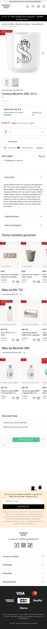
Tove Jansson (7, 90)
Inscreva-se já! (36, 113)
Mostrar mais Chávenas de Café (16, 427)
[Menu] (44, 6)
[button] (6, 101)
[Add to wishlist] (13, 281)
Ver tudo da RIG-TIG (10, 294)
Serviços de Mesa (8, 24)
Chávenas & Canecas (23, 24)
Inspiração (7, 573)
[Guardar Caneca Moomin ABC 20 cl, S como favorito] (43, 439)
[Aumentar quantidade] (10, 439)
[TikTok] (30, 545)
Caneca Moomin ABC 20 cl (11, 26)
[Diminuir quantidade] (3, 439)
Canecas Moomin (37, 24)
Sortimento (7, 565)
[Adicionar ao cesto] (17, 281)
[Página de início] (6, 6)
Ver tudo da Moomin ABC (12, 352)
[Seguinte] (43, 53)
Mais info (40, 148)
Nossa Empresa (9, 582)
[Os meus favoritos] (33, 6)
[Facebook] (17, 545)
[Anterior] (4, 53)
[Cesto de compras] (38, 6)
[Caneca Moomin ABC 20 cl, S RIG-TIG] (23, 52)
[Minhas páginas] (27, 6)
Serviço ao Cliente (11, 556)
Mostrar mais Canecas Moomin (15, 423)
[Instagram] (23, 545)
